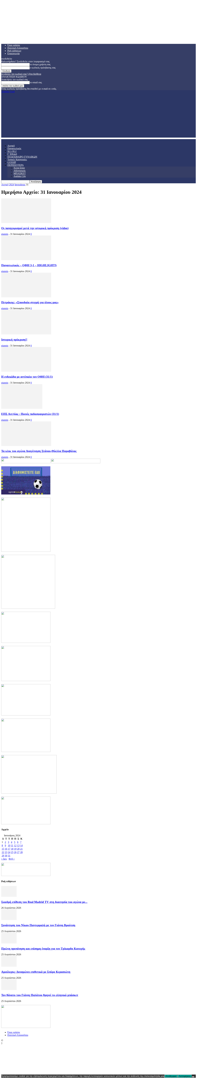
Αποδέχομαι (171, 1076)
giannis (4, 234)
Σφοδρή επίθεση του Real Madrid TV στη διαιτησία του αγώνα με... (44, 902)
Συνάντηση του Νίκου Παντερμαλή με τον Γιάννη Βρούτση (38, 925)
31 (9, 855)
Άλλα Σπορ (19, 168)
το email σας (36, 82)
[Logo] (1, 140)
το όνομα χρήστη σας (40, 64)
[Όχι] (193, 1076)
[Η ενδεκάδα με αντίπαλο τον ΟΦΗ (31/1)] (26, 371)
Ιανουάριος (20, 184)
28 (21, 852)
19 (15, 849)
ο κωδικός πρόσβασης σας (43, 67)
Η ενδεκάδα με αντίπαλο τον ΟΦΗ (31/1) (27, 376)
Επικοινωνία (13, 53)
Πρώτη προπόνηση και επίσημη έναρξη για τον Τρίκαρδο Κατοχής (43, 948)
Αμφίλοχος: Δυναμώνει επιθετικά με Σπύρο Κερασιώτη (35, 971)
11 (12, 845)
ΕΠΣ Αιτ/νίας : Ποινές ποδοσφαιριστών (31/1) (30, 414)
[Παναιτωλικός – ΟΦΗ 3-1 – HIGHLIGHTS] (26, 259)
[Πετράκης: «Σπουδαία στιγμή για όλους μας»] (26, 296)
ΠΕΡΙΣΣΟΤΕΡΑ (15, 165)
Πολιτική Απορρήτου (17, 48)
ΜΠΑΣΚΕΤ (20, 173)
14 (21, 845)
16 (6, 849)
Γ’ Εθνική (12, 154)
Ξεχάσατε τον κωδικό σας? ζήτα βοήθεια (21, 74)
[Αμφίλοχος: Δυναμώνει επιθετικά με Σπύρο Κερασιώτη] (9, 965)
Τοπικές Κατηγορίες (17, 159)
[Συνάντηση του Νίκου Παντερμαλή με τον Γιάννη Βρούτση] (9, 919)
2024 (11, 184)
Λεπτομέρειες (185, 1076)
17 (9, 849)
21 (21, 849)
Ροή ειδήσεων (14, 50)
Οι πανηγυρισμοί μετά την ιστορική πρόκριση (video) (34, 228)
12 (15, 845)
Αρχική (11, 145)
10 (9, 845)
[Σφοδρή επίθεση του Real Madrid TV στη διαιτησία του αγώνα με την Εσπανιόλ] (9, 896)
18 (12, 849)
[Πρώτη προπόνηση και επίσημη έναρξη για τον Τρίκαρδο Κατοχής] (9, 942)
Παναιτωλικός (14, 148)
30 (6, 855)
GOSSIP (11, 162)
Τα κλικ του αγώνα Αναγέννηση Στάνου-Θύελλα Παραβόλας (38, 451)
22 (3, 852)
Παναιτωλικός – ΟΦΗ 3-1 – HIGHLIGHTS (29, 265)
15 (3, 849)
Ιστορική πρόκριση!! (14, 339)
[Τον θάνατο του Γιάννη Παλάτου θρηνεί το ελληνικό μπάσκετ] (9, 989)
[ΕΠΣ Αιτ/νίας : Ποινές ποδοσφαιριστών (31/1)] (21, 408)
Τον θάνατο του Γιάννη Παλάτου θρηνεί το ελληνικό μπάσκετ (39, 995)
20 (18, 849)
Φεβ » (12, 859)
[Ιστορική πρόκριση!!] (26, 333)
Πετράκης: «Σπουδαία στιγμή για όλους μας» (30, 302)
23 (6, 852)
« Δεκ (4, 859)
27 (18, 852)
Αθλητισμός (20, 170)
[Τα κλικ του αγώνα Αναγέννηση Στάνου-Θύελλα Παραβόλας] (26, 445)
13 (18, 845)
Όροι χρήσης (13, 45)
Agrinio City (20, 176)
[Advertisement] (98, 116)
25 (12, 852)
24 (9, 852)
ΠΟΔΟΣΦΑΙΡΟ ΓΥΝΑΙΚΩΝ (22, 156)
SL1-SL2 (11, 151)
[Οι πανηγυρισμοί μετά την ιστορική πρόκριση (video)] (26, 222)
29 (3, 855)
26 (15, 852)
